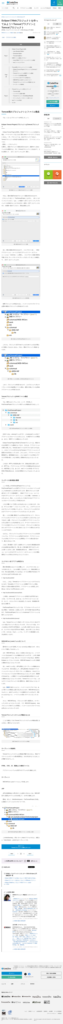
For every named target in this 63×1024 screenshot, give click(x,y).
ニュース (57, 118)
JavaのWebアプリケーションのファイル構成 (24, 60)
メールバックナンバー (53, 98)
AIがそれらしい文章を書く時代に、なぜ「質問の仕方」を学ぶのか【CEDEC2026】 (52, 146)
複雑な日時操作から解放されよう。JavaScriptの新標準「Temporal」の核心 (53, 47)
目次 (21, 44)
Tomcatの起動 (16, 91)
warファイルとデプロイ (19, 62)
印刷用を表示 (7, 867)
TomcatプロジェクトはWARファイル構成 (23, 73)
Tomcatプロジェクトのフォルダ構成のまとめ (24, 82)
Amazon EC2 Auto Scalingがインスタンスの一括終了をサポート (53, 75)
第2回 (8, 687)
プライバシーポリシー (51, 1013)
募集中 (16, 907)
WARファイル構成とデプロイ (19, 58)
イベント (23, 984)
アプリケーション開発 (26, 8)
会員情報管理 (39, 1011)
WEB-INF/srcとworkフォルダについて (22, 80)
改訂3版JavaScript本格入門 (20, 941)
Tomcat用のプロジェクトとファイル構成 (22, 67)
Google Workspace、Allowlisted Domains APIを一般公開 (53, 70)
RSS (25, 908)
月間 (57, 24)
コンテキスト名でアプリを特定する (21, 77)
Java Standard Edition (18, 51)
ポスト (31, 37)
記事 (19, 908)
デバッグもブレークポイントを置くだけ (23, 98)
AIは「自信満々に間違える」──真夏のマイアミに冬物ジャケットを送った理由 (52, 131)
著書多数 (22, 945)
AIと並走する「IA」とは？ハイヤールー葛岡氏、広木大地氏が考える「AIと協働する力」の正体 (52, 138)
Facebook (15, 911)
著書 (16, 908)
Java (3, 37)
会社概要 (51, 1011)
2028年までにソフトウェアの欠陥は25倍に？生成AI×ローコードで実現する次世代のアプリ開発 (52, 125)
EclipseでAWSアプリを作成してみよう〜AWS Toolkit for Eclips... (20, 878)
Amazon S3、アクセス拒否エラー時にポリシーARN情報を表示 (53, 38)
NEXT (30, 853)
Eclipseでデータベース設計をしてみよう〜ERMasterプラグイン (20, 880)
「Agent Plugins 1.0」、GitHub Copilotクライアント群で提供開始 (53, 52)
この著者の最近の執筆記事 (19, 921)
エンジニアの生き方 (45, 8)
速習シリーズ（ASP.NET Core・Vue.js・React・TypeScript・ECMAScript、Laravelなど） (24, 939)
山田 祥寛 (18, 32)
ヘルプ (25, 1011)
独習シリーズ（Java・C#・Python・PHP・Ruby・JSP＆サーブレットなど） (25, 936)
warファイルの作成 (16, 100)
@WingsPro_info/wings (21, 910)
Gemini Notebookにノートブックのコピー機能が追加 (53, 42)
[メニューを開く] (3, 3)
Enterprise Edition (17, 53)
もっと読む (6, 884)
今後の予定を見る (53, 183)
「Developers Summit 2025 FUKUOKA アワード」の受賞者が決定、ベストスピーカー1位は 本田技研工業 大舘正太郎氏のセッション (53, 65)
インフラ (36, 8)
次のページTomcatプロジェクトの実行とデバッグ (20, 846)
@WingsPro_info (31, 908)
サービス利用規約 (57, 1011)
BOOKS (32, 984)
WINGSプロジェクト (19, 898)
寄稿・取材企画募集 (51, 973)
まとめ (13, 102)
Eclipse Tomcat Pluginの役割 (19, 49)
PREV (12, 853)
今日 (48, 24)
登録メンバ (20, 905)
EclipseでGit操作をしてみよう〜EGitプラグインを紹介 (18, 882)
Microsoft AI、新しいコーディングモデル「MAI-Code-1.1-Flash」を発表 (53, 59)
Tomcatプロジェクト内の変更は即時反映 (23, 96)
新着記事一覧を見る (53, 157)
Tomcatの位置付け (17, 55)
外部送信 (59, 1013)
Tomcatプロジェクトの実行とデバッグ (21, 89)
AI (17, 8)
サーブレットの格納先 (18, 84)
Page (6, 55)
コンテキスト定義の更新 (19, 93)
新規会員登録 (53, 101)
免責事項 (45, 1011)
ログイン (53, 105)
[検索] (13, 8)
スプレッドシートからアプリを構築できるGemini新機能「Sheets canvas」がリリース (53, 33)
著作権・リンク (32, 1011)
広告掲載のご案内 (51, 977)
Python (54, 8)
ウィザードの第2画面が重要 (20, 75)
